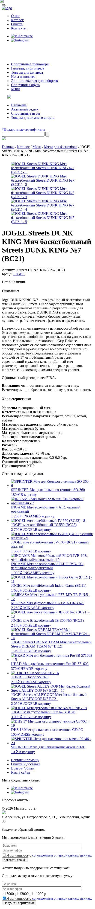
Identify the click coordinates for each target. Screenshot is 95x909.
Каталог (17, 20)
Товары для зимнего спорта (32, 117)
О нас (15, 16)
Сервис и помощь (25, 760)
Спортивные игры (25, 113)
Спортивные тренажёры (30, 64)
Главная (8, 147)
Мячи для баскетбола (60, 147)
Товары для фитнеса (27, 72)
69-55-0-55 (16, 49)
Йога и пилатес (23, 76)
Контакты (19, 28)
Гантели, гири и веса (27, 68)
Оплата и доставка (25, 764)
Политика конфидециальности (23, 825)
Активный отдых (25, 109)
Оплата (17, 24)
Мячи (15, 89)
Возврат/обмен (22, 768)
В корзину (29, 495)
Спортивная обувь (25, 85)
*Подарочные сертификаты (23, 129)
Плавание (19, 105)
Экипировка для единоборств (34, 81)
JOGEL (19, 274)
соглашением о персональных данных (62, 855)
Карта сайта (20, 772)
